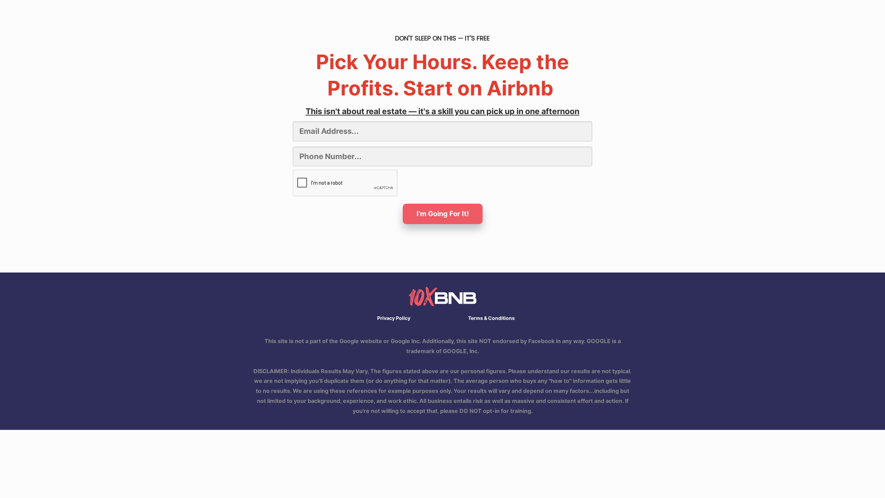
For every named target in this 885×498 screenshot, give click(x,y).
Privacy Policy (393, 318)
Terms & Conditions (491, 318)
